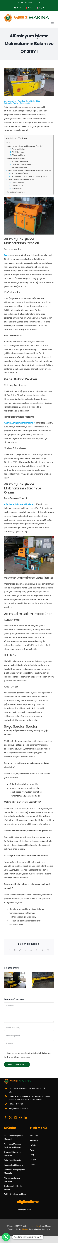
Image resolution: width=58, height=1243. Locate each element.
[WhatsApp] (31, 950)
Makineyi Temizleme (20, 161)
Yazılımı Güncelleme (19, 167)
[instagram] (15, 1117)
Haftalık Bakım (17, 186)
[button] (6, 980)
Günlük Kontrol (18, 183)
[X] (14, 950)
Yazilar (15, 103)
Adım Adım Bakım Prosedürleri (20, 179)
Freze (7, 255)
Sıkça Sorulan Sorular (16, 192)
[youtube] (20, 1117)
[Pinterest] (42, 950)
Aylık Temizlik (17, 189)
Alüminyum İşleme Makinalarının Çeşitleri (25, 146)
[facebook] (5, 1117)
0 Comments (25, 103)
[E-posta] (48, 950)
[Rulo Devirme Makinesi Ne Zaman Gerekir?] (15, 973)
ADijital (25, 1229)
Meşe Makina (34, 1226)
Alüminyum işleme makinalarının (19, 422)
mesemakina (11, 101)
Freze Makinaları (18, 149)
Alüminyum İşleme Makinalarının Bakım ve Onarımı (29, 170)
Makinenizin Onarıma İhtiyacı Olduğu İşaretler (29, 176)
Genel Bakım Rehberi (16, 158)
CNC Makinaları (18, 152)
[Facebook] (9, 950)
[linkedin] (26, 1117)
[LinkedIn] (26, 950)
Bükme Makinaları (19, 155)
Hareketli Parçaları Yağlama (22, 164)
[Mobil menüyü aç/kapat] (52, 23)
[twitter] (10, 1117)
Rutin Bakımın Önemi (20, 173)
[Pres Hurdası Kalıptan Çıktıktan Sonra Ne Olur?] (43, 973)
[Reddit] (20, 950)
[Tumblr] (37, 950)
